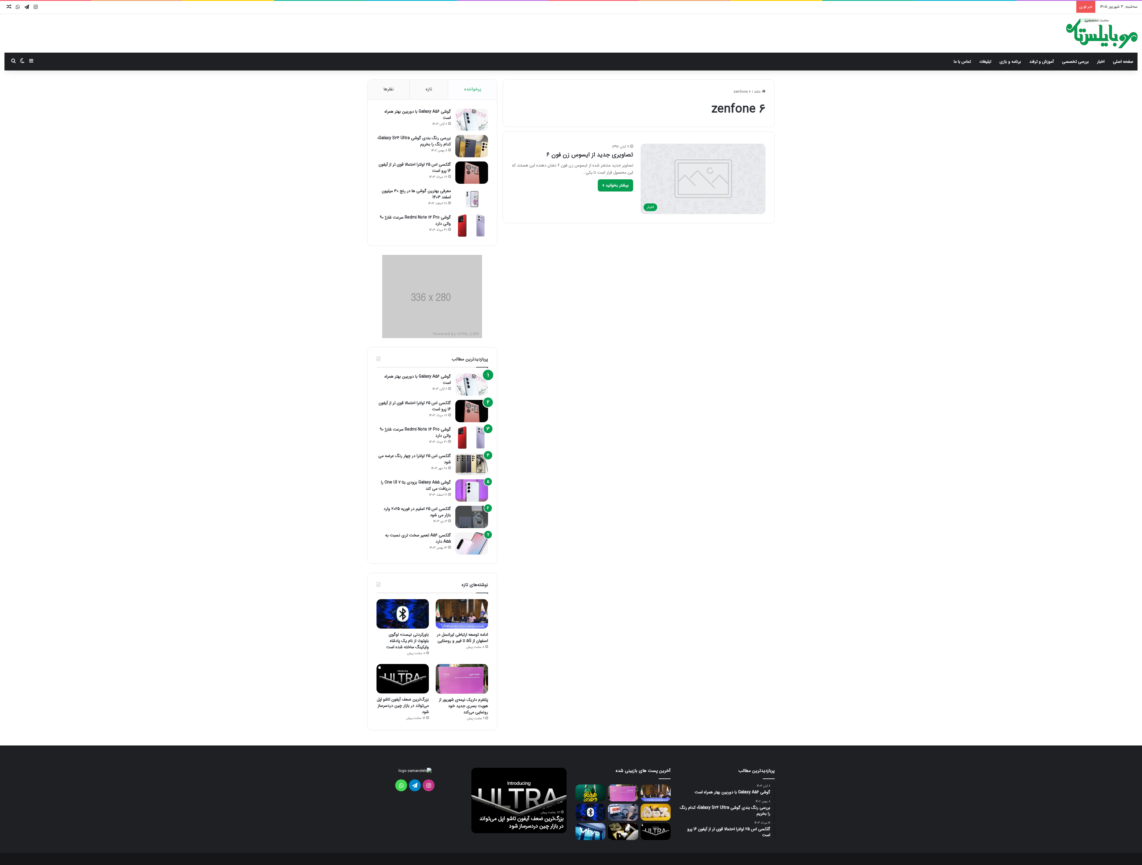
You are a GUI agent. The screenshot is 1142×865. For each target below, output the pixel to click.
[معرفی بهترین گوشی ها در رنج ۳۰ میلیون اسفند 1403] (471, 199)
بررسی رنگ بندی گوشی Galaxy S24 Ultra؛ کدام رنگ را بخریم (414, 141)
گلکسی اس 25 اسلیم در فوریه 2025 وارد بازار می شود (417, 512)
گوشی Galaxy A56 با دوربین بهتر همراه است (418, 114)
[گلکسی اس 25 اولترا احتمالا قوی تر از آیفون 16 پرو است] (471, 172)
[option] (519, 800)
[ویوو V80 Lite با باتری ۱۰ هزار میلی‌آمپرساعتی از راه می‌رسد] (590, 831)
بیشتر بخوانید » (615, 185)
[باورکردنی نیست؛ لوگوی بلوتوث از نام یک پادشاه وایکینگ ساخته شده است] (403, 614)
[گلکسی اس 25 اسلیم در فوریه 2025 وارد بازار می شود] (471, 517)
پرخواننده (472, 89)
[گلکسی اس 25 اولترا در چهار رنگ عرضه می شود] (471, 464)
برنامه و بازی (1010, 61)
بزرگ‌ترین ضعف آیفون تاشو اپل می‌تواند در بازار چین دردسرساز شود (403, 705)
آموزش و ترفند (1041, 61)
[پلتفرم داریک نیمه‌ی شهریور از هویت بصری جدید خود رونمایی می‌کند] (462, 678)
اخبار (1101, 61)
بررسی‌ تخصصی (1075, 61)
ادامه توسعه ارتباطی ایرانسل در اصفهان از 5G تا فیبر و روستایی (462, 637)
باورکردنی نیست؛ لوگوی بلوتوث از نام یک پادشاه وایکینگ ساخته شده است (407, 640)
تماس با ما (962, 61)
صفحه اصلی (1123, 61)
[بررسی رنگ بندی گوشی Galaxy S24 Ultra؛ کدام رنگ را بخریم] (471, 146)
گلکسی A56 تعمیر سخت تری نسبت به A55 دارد (418, 538)
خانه (758, 92)
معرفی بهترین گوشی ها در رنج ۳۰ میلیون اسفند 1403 (416, 194)
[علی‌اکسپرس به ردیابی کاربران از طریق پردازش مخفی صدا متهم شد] (623, 812)
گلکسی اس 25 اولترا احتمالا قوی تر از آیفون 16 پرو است (415, 167)
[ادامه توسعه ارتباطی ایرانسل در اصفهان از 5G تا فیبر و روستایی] (462, 614)
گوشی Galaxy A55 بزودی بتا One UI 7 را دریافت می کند (416, 485)
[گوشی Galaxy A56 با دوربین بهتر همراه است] (471, 120)
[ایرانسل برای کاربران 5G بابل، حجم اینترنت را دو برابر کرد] (656, 812)
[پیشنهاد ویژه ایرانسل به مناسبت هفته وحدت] (590, 792)
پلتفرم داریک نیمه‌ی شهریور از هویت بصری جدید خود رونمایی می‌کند (463, 705)
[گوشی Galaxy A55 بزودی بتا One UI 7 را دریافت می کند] (471, 490)
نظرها (388, 89)
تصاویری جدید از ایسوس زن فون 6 (589, 154)
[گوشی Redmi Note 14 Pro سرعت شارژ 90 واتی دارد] (471, 225)
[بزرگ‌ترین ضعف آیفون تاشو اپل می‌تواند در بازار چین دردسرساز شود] (403, 678)
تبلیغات (985, 61)
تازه (429, 89)
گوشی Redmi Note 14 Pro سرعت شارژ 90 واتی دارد (415, 220)
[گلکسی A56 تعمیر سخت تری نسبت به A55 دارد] (471, 543)
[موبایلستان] (1102, 33)
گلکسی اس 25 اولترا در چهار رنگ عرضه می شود (414, 459)
